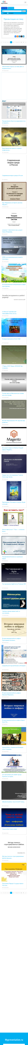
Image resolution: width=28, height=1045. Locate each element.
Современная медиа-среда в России (12, 175)
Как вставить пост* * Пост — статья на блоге (13, 530)
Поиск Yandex (4, 8)
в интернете (11, 13)
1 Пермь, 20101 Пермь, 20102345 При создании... (12, 367)
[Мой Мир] (19, 36)
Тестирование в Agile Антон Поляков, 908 (14, 584)
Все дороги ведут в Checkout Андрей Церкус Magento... (12, 448)
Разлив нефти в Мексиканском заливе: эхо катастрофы (13, 394)
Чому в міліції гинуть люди (9, 829)
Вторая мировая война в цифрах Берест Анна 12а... (13, 721)
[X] (21, 36)
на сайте (5, 13)
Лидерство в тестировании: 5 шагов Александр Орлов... (12, 476)
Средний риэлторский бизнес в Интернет (14, 665)
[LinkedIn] (23, 36)
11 (23, 42)
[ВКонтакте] (15, 36)
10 (21, 42)
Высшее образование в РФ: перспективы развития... (13, 421)
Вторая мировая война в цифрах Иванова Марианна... (11, 694)
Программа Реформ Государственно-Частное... (13, 884)
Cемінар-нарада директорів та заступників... (11, 612)
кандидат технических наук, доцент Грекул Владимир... (12, 231)
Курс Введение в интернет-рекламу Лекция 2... (12, 203)
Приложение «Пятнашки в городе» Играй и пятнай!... (13, 503)
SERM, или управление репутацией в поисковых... (12, 258)
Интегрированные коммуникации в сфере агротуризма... (14, 285)
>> (25, 42)
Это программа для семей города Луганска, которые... (11, 775)
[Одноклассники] (17, 36)
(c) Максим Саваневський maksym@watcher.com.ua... (9, 312)
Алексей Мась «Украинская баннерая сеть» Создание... (12, 748)
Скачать (15, 62)
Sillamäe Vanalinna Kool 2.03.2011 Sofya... (13, 802)
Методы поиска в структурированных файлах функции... (13, 857)
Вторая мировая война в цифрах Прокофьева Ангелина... (11, 639)
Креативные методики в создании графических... (12, 149)
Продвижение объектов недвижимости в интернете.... (13, 122)
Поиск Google (11, 8)
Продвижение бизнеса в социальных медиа (12, 557)
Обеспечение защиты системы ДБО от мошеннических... (13, 67)
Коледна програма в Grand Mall (11, 339)
